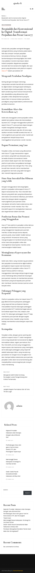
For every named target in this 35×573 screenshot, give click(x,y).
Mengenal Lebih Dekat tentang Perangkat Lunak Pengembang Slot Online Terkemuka (15, 377)
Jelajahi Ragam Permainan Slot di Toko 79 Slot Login (16, 390)
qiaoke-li (17, 3)
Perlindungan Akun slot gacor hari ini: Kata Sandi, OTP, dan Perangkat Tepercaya (13, 448)
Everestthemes (18, 571)
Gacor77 (5, 71)
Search (5, 490)
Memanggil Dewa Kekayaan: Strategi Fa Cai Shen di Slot (13, 461)
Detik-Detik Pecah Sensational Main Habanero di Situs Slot (13, 474)
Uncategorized (6, 25)
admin (28, 38)
